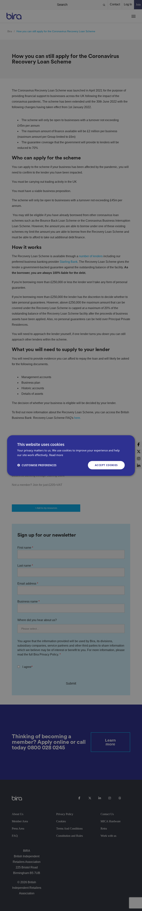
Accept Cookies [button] (106, 465)
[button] (36, 465)
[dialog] (71, 455)
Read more (56, 455)
